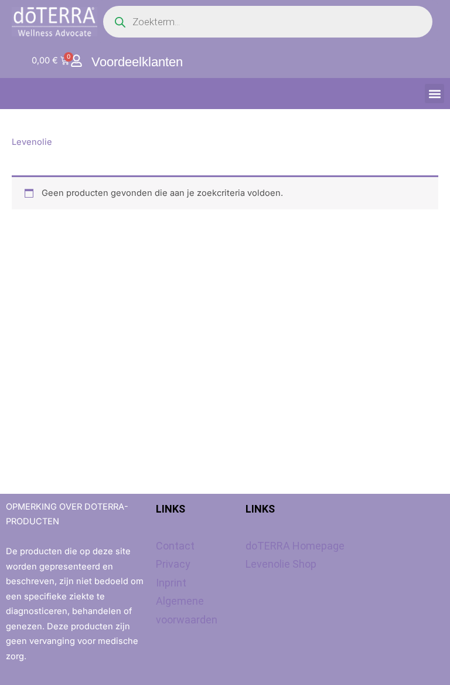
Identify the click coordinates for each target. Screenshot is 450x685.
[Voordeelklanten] (76, 61)
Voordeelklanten (137, 62)
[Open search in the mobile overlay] (267, 21)
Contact (175, 546)
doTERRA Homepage (295, 546)
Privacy (173, 564)
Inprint (171, 583)
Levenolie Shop (281, 564)
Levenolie (32, 142)
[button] (434, 93)
